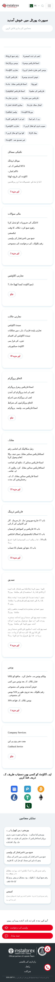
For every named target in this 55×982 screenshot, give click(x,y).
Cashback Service (15, 746)
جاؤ (11, 294)
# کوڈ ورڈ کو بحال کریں (15, 133)
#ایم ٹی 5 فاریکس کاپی (15, 119)
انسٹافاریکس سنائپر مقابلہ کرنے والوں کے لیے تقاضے (26, 469)
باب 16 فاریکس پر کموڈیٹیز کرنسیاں (24, 529)
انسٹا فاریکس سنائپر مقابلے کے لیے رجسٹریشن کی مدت (23, 478)
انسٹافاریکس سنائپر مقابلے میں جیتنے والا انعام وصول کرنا (26, 455)
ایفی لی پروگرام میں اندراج (20, 397)
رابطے (27, 966)
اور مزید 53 (15, 557)
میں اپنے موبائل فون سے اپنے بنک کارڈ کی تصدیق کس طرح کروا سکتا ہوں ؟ (26, 600)
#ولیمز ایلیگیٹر (11, 112)
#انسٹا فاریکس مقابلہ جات (16, 84)
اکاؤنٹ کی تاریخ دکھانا (17, 176)
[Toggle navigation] (49, 5)
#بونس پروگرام (12, 63)
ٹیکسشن (12, 233)
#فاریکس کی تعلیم (36, 91)
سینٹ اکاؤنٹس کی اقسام (19, 336)
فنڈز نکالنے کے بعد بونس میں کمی (22, 681)
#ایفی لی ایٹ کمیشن (31, 56)
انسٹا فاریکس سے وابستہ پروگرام (23, 408)
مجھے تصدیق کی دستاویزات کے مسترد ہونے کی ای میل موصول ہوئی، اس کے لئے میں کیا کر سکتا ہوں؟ (27, 620)
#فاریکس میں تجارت (30, 98)
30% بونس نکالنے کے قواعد (19, 700)
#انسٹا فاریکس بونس (31, 63)
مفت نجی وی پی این (17, 741)
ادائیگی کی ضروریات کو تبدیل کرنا (23, 222)
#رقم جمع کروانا (12, 56)
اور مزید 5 (14, 191)
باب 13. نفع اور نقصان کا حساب (22, 548)
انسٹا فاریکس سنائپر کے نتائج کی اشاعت (25, 462)
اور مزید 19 (15, 356)
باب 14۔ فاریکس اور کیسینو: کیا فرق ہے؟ (27, 541)
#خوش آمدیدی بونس (30, 77)
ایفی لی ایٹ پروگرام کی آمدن (21, 392)
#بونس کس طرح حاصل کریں (34, 70)
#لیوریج (34, 84)
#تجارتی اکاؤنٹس (12, 126)
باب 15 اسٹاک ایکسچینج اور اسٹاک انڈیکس (26, 534)
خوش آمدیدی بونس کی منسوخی (22, 687)
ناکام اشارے (13, 171)
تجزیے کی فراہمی (16, 341)
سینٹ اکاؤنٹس (14, 325)
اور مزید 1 (14, 710)
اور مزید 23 (15, 489)
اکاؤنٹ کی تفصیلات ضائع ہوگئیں (25, 182)
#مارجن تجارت (11, 98)
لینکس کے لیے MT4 (16, 166)
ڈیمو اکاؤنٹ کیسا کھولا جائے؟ (20, 284)
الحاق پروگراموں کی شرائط (20, 403)
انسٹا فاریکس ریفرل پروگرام (20, 387)
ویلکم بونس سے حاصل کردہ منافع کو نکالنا (27, 676)
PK (35, 6)
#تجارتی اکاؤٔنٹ (12, 70)
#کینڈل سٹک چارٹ (34, 105)
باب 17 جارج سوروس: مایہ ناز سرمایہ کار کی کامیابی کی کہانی (26, 522)
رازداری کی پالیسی (27, 962)
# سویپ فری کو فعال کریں (34, 126)
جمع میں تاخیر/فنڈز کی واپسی (21, 238)
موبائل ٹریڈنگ (14, 161)
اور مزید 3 (14, 253)
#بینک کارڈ (33, 133)
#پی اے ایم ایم (34, 119)
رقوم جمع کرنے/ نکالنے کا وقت (21, 228)
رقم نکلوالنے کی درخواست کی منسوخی (25, 243)
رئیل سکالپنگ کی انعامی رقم (21, 449)
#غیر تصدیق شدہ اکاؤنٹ (15, 140)
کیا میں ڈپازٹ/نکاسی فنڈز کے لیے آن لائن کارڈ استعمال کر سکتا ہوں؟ (27, 590)
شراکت (27, 971)
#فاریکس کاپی (11, 77)
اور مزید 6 (14, 645)
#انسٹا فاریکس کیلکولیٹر (15, 91)
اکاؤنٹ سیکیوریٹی (16, 346)
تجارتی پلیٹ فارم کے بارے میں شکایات (24, 330)
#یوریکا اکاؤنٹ (27, 112)
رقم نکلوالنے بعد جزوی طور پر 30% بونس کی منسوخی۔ (26, 693)
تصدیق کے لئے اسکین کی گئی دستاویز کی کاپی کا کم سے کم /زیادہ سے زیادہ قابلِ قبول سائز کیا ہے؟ (27, 632)
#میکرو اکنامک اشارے (14, 105)
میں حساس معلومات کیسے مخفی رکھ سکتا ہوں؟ (26, 610)
